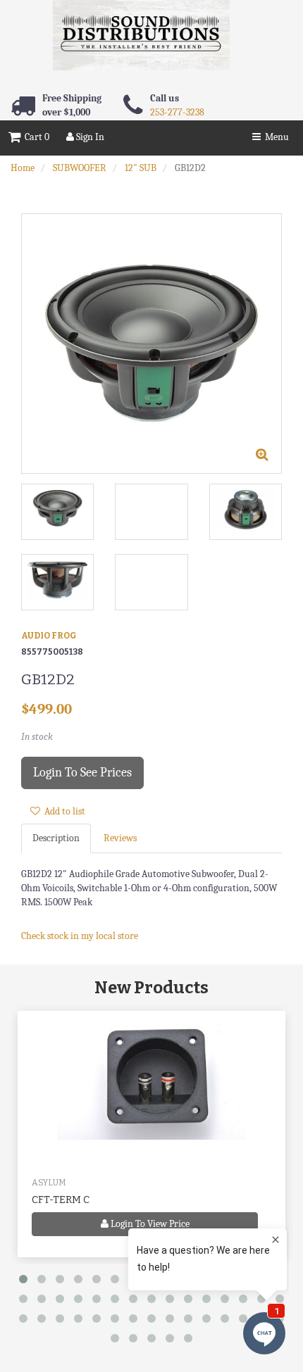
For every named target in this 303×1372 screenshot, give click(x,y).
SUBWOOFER (79, 168)
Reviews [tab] (120, 838)
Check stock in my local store (79, 936)
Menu (275, 137)
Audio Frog (49, 636)
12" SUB (140, 168)
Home (23, 168)
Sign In (89, 137)
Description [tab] (56, 838)
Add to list (62, 811)
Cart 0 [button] (34, 137)
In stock (37, 737)
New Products (151, 987)
